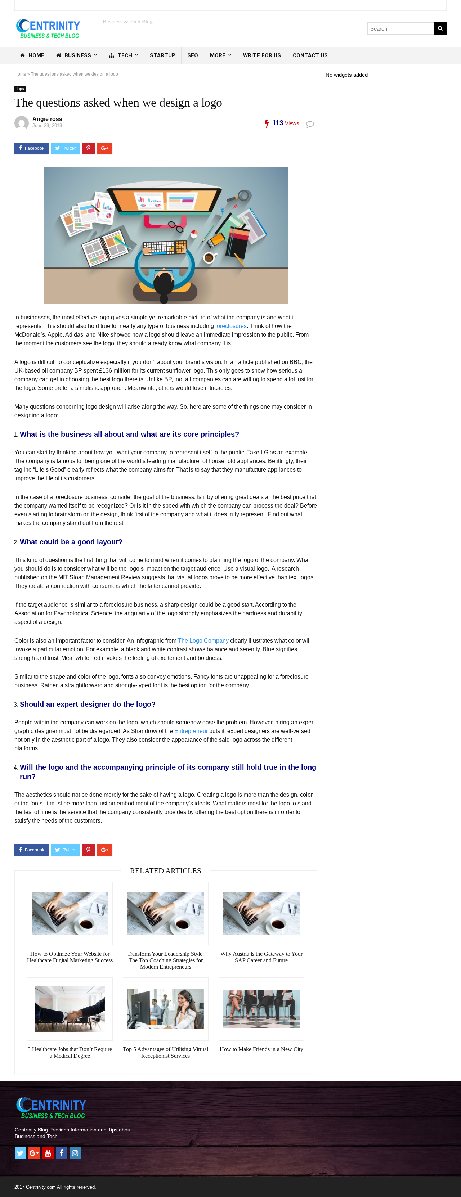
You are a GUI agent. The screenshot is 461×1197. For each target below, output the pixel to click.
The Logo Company (203, 641)
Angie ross (47, 119)
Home (35, 55)
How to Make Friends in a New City (261, 1049)
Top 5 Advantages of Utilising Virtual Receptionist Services (165, 1052)
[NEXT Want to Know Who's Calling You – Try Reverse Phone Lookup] (454, 1179)
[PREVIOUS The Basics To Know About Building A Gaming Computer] (7, 1179)
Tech (124, 55)
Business (77, 55)
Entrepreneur (191, 731)
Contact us (310, 55)
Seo (192, 55)
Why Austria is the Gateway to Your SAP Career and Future (261, 957)
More (217, 55)
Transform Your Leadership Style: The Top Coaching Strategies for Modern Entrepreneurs (165, 960)
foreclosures (231, 326)
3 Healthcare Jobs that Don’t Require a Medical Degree (70, 1052)
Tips (20, 88)
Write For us (262, 55)
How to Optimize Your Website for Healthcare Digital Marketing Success (70, 957)
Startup (162, 55)
